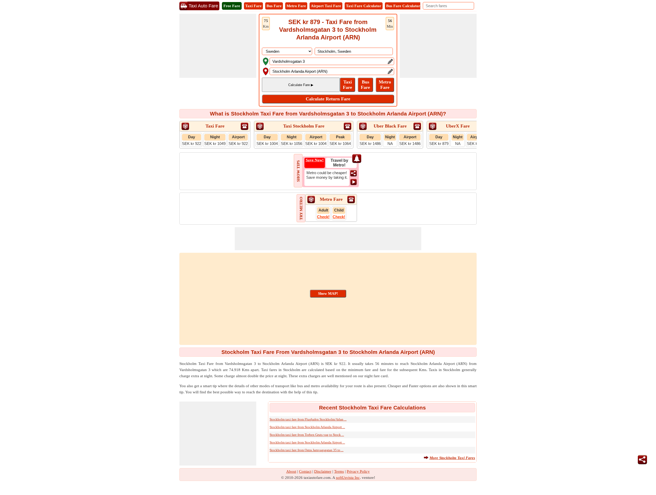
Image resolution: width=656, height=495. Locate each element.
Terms (339, 471)
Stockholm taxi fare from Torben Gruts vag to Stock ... (307, 435)
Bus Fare (274, 6)
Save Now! (315, 160)
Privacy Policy (358, 471)
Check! (323, 217)
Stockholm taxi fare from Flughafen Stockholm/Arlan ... (308, 419)
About (291, 471)
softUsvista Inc (348, 478)
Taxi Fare (253, 6)
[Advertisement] (217, 46)
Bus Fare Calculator (403, 6)
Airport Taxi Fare (326, 6)
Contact (305, 471)
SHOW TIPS (298, 171)
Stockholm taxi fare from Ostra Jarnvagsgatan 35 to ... (306, 450)
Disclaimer (322, 471)
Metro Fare (296, 6)
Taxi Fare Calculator (363, 6)
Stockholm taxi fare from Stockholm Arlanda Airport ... (307, 427)
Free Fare (231, 6)
